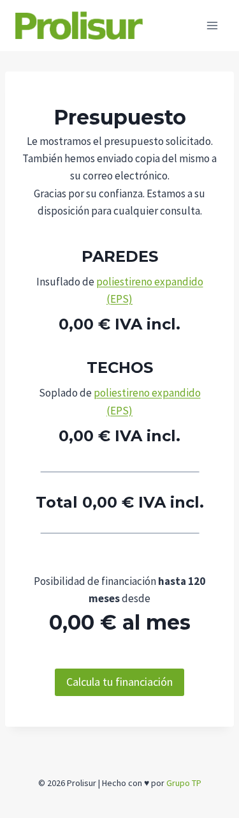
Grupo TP (183, 783)
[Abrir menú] (212, 25)
